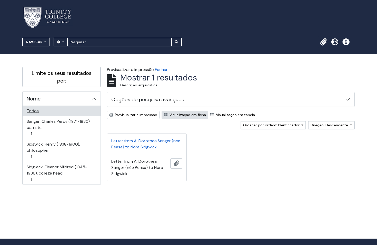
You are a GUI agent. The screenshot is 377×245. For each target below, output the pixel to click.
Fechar (161, 69)
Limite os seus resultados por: (62, 77)
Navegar (35, 42)
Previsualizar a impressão (135, 115)
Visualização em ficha (187, 115)
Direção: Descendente (330, 125)
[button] (323, 42)
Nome (34, 98)
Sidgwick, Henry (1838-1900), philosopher (53, 150)
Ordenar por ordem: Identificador (272, 125)
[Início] (50, 17)
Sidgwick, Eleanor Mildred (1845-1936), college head (56, 173)
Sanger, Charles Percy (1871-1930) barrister (58, 127)
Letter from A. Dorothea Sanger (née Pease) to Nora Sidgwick (145, 144)
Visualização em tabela (235, 115)
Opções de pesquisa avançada (147, 99)
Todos (33, 111)
